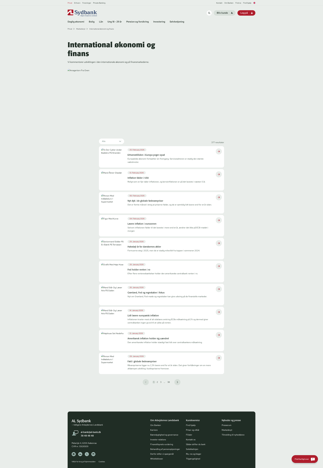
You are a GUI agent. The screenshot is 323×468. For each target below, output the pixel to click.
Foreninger (86, 3)
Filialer (189, 434)
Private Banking (99, 3)
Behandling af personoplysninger (165, 449)
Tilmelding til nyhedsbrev (233, 434)
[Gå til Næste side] (177, 382)
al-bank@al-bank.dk (91, 432)
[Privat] (86, 13)
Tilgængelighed (193, 458)
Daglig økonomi (76, 21)
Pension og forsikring (137, 21)
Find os (238, 3)
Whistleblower (156, 458)
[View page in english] (254, 3)
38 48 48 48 (87, 435)
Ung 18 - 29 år (114, 21)
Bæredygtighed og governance (164, 434)
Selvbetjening (177, 21)
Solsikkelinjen (192, 449)
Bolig (92, 21)
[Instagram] (93, 454)
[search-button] (209, 13)
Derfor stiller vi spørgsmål (162, 454)
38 (168, 382)
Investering (159, 21)
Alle (103, 141)
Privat (70, 3)
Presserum (226, 425)
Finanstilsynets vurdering (161, 444)
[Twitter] (87, 454)
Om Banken (228, 3)
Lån (101, 21)
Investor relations (158, 439)
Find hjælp (247, 3)
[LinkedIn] (80, 454)
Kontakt (219, 3)
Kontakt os (190, 439)
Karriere (154, 430)
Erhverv (77, 3)
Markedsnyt (80, 29)
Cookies (102, 461)
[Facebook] (74, 454)
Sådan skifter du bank (195, 444)
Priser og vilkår (192, 430)
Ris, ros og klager (193, 454)
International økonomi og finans (101, 29)
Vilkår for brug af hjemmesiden (84, 461)
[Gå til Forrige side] (146, 382)
